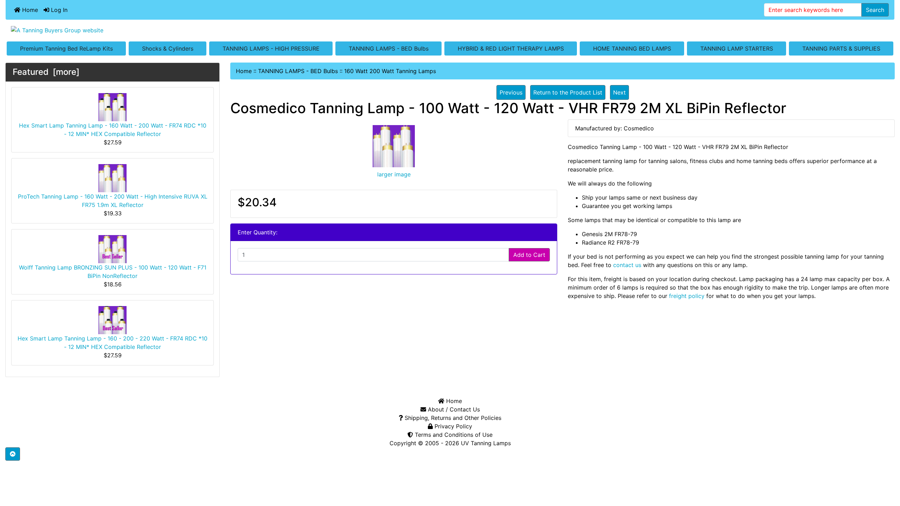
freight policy (687, 295)
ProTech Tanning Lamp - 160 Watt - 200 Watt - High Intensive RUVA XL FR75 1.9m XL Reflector (112, 200)
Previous (511, 92)
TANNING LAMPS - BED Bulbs (389, 48)
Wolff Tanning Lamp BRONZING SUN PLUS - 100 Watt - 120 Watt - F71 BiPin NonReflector (112, 271)
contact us (627, 264)
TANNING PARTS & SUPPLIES (841, 48)
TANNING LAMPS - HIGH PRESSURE (271, 48)
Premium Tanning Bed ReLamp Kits (66, 48)
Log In (58, 9)
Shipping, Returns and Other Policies (452, 417)
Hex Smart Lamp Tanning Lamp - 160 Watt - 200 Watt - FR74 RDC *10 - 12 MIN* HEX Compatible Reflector (112, 129)
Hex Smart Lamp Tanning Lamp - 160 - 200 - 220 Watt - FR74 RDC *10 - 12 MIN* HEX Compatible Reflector (112, 342)
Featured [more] (46, 72)
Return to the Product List (567, 92)
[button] (12, 454)
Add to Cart (529, 254)
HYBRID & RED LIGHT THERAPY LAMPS (511, 48)
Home (29, 9)
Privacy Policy (452, 426)
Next (619, 92)
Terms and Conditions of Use (453, 434)
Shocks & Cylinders (167, 48)
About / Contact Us (453, 409)
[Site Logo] (450, 29)
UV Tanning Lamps (486, 443)
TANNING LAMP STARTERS (736, 48)
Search (875, 9)
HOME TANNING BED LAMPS (632, 48)
